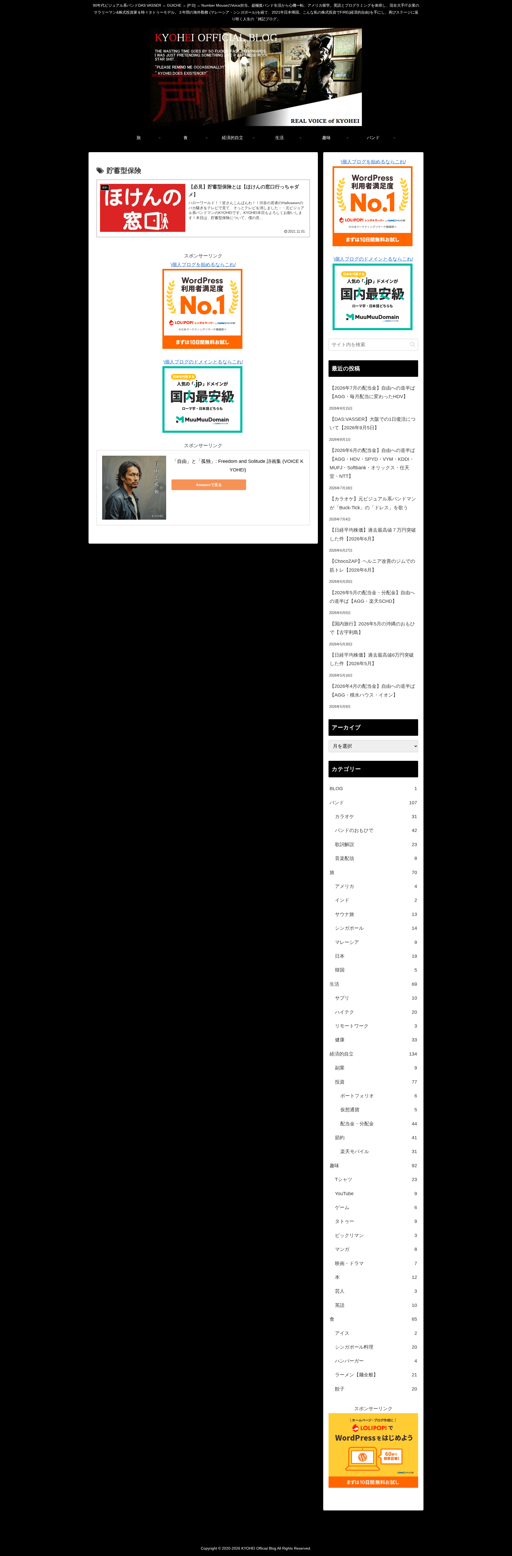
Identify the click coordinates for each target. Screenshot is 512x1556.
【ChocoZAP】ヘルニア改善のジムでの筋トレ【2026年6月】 (372, 565)
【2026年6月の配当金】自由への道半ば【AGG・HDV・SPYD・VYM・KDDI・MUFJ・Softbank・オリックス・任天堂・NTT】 (372, 463)
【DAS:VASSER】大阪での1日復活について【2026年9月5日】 (372, 423)
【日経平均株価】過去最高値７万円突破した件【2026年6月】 (373, 534)
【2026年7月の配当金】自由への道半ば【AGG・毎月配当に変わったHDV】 (372, 392)
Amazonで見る (209, 485)
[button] (412, 344)
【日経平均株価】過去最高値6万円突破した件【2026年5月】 (372, 659)
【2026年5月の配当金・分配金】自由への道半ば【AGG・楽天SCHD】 (372, 597)
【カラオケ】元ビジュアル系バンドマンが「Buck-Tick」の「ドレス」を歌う (373, 503)
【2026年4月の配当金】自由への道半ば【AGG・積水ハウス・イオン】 (372, 690)
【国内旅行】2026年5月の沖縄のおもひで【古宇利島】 (372, 628)
